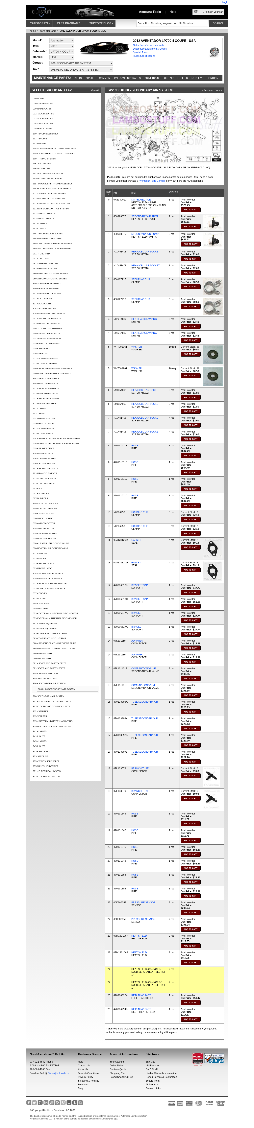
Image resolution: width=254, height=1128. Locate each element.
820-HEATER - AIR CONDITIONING (50, 548)
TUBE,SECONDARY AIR (144, 701)
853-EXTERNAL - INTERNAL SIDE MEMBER (55, 618)
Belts (78, 78)
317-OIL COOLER (42, 303)
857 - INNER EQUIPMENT (46, 623)
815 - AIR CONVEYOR (44, 523)
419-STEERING (40, 353)
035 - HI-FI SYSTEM (43, 123)
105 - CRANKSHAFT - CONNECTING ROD (54, 148)
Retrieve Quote (118, 1069)
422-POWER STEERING (45, 363)
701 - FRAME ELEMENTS (45, 468)
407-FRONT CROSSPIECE (46, 323)
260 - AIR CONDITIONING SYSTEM (50, 273)
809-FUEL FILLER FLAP (45, 508)
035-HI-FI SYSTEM (42, 128)
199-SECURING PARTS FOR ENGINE (52, 248)
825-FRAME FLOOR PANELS (47, 578)
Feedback (83, 1084)
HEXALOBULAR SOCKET (145, 251)
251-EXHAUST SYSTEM (45, 268)
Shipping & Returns (88, 1080)
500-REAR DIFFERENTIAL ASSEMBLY (52, 373)
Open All (95, 90)
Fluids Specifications (144, 56)
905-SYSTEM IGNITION (45, 678)
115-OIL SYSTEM (41, 168)
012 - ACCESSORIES (43, 113)
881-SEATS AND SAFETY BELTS (49, 668)
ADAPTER (137, 640)
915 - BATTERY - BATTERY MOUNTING (53, 721)
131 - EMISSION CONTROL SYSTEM (51, 203)
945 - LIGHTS (39, 741)
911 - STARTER (40, 711)
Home (33, 31)
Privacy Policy (85, 1077)
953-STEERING (40, 756)
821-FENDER (39, 558)
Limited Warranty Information (161, 1073)
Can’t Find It (152, 1069)
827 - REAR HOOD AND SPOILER (50, 583)
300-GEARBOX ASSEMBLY (46, 288)
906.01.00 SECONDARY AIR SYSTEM (56, 689)
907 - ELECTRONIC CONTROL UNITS (52, 701)
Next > (219, 90)
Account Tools (150, 11)
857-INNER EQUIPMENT (45, 628)
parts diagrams (48, 31)
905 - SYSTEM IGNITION (45, 673)
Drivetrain (151, 78)
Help (172, 11)
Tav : (36, 69)
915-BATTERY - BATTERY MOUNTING (52, 726)
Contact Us (84, 1065)
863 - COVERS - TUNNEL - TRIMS (50, 633)
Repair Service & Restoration (161, 1077)
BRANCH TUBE (140, 768)
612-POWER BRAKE (43, 433)
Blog (80, 1088)
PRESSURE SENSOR (143, 902)
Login (225, 2)
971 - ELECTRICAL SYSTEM (47, 771)
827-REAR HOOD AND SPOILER (49, 588)
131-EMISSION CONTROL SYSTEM (51, 208)
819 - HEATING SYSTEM (45, 533)
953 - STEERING (41, 751)
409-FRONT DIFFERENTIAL (47, 333)
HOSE (134, 445)
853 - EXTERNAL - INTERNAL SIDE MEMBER (55, 613)
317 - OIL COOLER (42, 298)
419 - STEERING (41, 348)
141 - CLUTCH (40, 223)
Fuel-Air (168, 78)
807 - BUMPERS (41, 493)
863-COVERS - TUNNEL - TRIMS (49, 638)
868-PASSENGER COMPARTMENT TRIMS (54, 648)
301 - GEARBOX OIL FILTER (47, 293)
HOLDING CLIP (139, 512)
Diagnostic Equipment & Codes (150, 48)
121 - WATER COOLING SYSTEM (49, 193)
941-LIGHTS (39, 736)
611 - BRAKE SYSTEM (44, 418)
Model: (37, 40)
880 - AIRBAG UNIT (42, 653)
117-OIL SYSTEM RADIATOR (47, 178)
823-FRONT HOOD (42, 568)
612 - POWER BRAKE (43, 428)
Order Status (116, 1065)
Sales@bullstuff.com (59, 1073)
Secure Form (153, 1080)
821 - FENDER (40, 553)
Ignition (213, 78)
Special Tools (140, 52)
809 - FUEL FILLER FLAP (45, 503)
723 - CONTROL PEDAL (45, 478)
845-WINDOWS (40, 608)
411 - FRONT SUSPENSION (47, 338)
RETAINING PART (141, 995)
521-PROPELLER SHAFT (45, 403)
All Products (152, 1084)
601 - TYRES (39, 408)
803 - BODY (39, 488)
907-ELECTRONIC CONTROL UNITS (51, 706)
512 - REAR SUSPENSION (46, 388)
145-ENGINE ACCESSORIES (47, 238)
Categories (39, 23)
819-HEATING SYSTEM (44, 538)
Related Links (153, 1088)
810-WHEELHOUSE (43, 518)
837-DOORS (39, 598)
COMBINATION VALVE (143, 668)
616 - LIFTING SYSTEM (44, 458)
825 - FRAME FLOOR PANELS (48, 573)
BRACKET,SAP (139, 585)
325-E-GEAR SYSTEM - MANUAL (49, 313)
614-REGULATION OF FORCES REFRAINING (56, 443)
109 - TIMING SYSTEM (44, 158)
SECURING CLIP (140, 279)
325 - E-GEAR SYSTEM (44, 308)
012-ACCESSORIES (43, 118)
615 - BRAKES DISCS (43, 448)
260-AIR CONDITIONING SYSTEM (50, 278)
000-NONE (38, 98)
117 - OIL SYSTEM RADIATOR (48, 173)
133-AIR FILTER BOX (43, 218)
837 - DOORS (40, 593)
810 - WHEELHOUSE (43, 513)
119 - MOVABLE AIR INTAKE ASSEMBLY (52, 183)
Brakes (90, 78)
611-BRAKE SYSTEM (43, 423)
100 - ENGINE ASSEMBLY (45, 133)
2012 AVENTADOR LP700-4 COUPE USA (83, 31)
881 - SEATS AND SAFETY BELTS (49, 663)
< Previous (207, 90)
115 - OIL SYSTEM (42, 163)
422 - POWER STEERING (45, 358)
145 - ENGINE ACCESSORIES (48, 233)
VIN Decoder (153, 1065)
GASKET (136, 540)
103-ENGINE (39, 143)
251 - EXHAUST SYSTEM (45, 263)
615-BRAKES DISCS (43, 453)
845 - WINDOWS (41, 603)
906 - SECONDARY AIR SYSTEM (49, 683)
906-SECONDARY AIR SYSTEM (48, 696)
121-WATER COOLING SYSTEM (49, 198)
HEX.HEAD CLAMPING (144, 319)
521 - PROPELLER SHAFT (46, 398)
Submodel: (40, 51)
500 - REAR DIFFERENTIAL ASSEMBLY (52, 368)
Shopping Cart (117, 1073)
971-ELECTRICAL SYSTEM (46, 776)
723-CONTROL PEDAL (44, 483)
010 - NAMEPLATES (43, 103)
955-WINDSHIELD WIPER (45, 766)
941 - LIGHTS (39, 731)
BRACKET (137, 613)
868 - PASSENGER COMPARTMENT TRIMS (54, 643)
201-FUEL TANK (41, 258)
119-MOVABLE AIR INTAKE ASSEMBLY (52, 188)
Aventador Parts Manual (152, 180)
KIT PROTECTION (141, 199)
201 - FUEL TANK (41, 253)
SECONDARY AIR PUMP (145, 216)
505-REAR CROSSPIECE (45, 383)
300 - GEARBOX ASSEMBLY (47, 283)
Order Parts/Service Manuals (148, 45)
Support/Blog (100, 23)
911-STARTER (40, 716)
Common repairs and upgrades (120, 78)
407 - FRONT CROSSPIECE (47, 318)
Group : (38, 62)
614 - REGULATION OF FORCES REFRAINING (56, 438)
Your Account (117, 1061)
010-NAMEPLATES (42, 108)
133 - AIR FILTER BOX (44, 213)
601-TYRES (38, 413)
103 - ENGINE (40, 138)
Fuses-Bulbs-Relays (190, 78)
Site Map (150, 1061)
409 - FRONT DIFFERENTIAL (47, 328)
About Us (83, 1069)
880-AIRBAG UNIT (42, 658)
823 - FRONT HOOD (43, 563)
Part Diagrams (69, 23)
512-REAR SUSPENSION (45, 393)
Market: (38, 56)
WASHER (136, 346)
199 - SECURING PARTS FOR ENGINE (52, 243)
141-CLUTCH (39, 228)
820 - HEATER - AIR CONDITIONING (51, 543)
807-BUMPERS (40, 498)
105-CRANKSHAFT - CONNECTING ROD (53, 153)
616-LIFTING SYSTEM (44, 463)
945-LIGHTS (39, 746)
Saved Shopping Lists (121, 1077)
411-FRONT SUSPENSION (46, 343)
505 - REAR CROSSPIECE (46, 378)
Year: (36, 45)
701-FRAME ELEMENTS (45, 473)
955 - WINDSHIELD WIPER (46, 761)
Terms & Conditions (88, 1073)
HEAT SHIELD (139, 935)
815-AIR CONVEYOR (43, 528)
